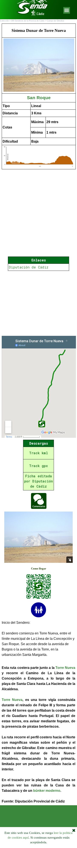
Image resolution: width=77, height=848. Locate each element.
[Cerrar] (74, 830)
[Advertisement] (38, 303)
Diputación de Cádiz (28, 267)
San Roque (39, 97)
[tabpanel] (38, 96)
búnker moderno (46, 790)
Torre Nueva (65, 668)
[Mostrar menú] (66, 10)
